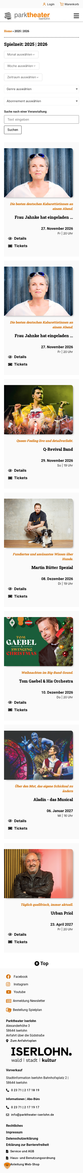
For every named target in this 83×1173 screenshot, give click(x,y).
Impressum (14, 1132)
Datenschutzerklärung (22, 1138)
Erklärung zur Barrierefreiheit (27, 1145)
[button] (75, 16)
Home (8, 31)
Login (50, 4)
